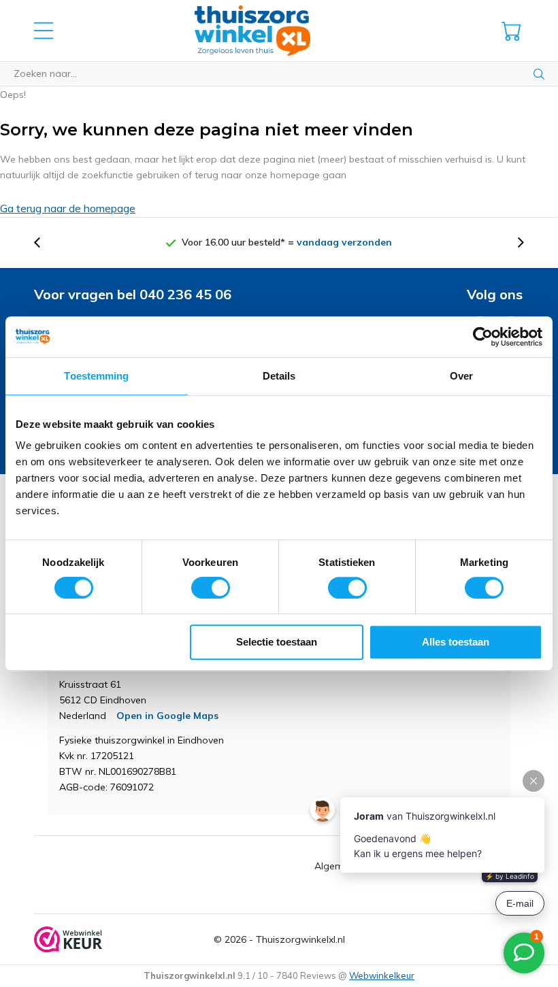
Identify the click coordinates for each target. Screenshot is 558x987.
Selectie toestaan (276, 642)
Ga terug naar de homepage (67, 208)
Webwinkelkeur (381, 975)
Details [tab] (279, 376)
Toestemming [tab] (96, 376)
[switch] (210, 588)
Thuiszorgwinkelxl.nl (300, 939)
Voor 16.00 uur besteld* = (287, 242)
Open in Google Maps (167, 715)
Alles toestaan (455, 642)
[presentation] (44, 242)
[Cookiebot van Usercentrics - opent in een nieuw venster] (482, 337)
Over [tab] (461, 376)
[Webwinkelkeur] (68, 939)
